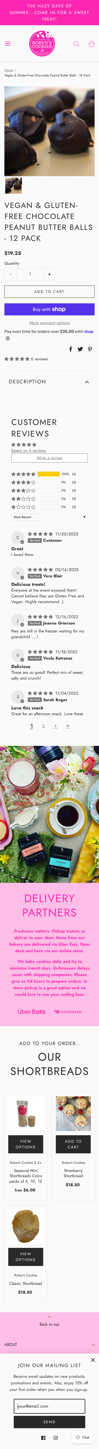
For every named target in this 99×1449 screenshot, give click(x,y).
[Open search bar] (76, 43)
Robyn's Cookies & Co (26, 1162)
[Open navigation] (7, 43)
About (10, 1345)
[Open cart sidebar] (91, 43)
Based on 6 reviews (28, 450)
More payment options (50, 323)
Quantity (11, 263)
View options (26, 1144)
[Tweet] (79, 349)
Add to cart (49, 291)
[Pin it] (89, 349)
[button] (13, 185)
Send (49, 1422)
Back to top (49, 1324)
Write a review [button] (49, 458)
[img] (41, 534)
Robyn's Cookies (73, 1162)
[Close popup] (93, 1360)
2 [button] (43, 726)
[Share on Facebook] (70, 349)
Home (8, 70)
